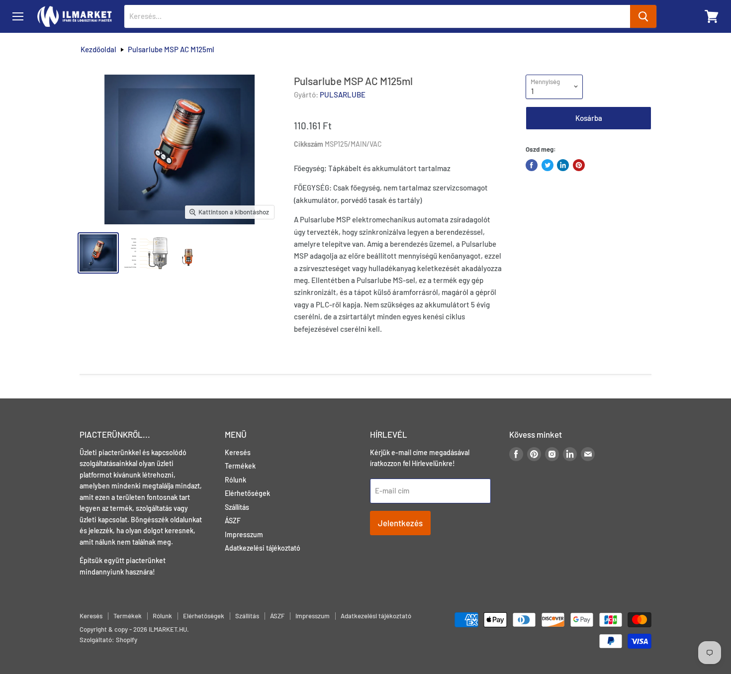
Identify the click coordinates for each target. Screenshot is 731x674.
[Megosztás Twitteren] (547, 165)
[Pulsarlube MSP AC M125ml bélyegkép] (98, 253)
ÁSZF (233, 520)
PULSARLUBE (343, 94)
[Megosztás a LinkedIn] (563, 165)
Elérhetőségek (247, 493)
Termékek (240, 466)
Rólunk (235, 480)
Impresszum (244, 534)
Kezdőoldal (98, 49)
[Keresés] (643, 16)
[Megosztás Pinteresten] (579, 165)
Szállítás (237, 507)
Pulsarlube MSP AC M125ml (171, 49)
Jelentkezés (400, 523)
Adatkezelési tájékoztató (262, 548)
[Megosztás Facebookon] (532, 165)
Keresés (238, 452)
